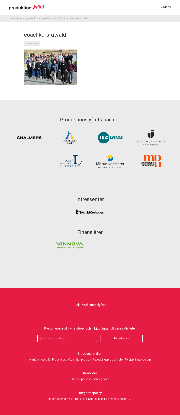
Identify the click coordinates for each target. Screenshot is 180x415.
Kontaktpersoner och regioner (90, 379)
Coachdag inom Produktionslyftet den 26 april (41, 18)
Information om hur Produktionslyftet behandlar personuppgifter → (90, 399)
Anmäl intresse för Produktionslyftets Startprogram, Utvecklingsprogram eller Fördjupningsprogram (90, 359)
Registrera (120, 338)
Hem (11, 18)
